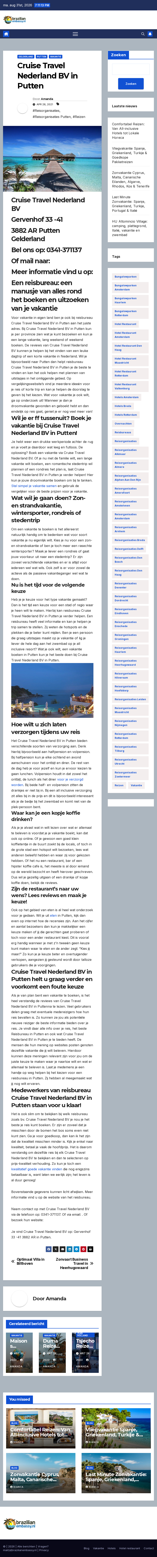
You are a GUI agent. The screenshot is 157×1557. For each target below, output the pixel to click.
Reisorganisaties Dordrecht (126, 598)
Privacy (44, 1550)
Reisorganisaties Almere (126, 464)
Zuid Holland (82, 1334)
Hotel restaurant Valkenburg (125, 386)
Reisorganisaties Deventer (126, 585)
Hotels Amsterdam (127, 397)
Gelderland (26, 56)
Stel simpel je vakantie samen (34, 486)
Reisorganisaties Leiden (130, 699)
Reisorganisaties (126, 441)
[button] (143, 34)
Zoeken (131, 83)
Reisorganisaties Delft (129, 548)
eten (53, 915)
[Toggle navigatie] (75, 34)
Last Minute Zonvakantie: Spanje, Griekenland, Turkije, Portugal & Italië (116, 1479)
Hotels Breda (123, 406)
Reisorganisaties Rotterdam (126, 735)
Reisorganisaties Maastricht (126, 710)
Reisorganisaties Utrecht (126, 761)
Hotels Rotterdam (126, 414)
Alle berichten (26, 1546)
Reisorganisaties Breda (130, 540)
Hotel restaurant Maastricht (125, 360)
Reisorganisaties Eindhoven (126, 611)
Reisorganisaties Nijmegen (126, 723)
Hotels (112, 1548)
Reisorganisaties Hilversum (126, 675)
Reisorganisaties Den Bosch (128, 559)
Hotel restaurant (125, 324)
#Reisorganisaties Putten (52, 117)
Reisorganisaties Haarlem (126, 649)
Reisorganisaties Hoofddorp (126, 688)
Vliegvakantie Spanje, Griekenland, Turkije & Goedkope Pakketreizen (115, 1435)
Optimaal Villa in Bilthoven (31, 1261)
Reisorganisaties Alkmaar (126, 452)
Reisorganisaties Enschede (126, 624)
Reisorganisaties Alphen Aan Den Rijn (128, 477)
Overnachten (123, 423)
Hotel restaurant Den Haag (128, 347)
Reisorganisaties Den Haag (128, 572)
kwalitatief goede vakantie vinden (36, 1169)
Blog (14, 1423)
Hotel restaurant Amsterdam (125, 334)
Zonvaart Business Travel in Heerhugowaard (72, 1263)
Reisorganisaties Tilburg (126, 748)
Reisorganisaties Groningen (126, 637)
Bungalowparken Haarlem (126, 300)
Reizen (119, 785)
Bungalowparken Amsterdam (126, 287)
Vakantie (55, 56)
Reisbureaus (123, 432)
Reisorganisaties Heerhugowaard (126, 662)
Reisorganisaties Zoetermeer (126, 774)
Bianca (18, 1442)
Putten (41, 56)
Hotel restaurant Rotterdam (125, 373)
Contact (149, 1548)
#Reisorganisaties (46, 111)
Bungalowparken (126, 276)
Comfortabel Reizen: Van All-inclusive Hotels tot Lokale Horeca (40, 1435)
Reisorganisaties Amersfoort (126, 490)
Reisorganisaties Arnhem (126, 529)
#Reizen (79, 117)
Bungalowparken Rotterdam (126, 313)
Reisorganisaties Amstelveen (126, 503)
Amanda (47, 99)
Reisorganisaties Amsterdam (126, 516)
